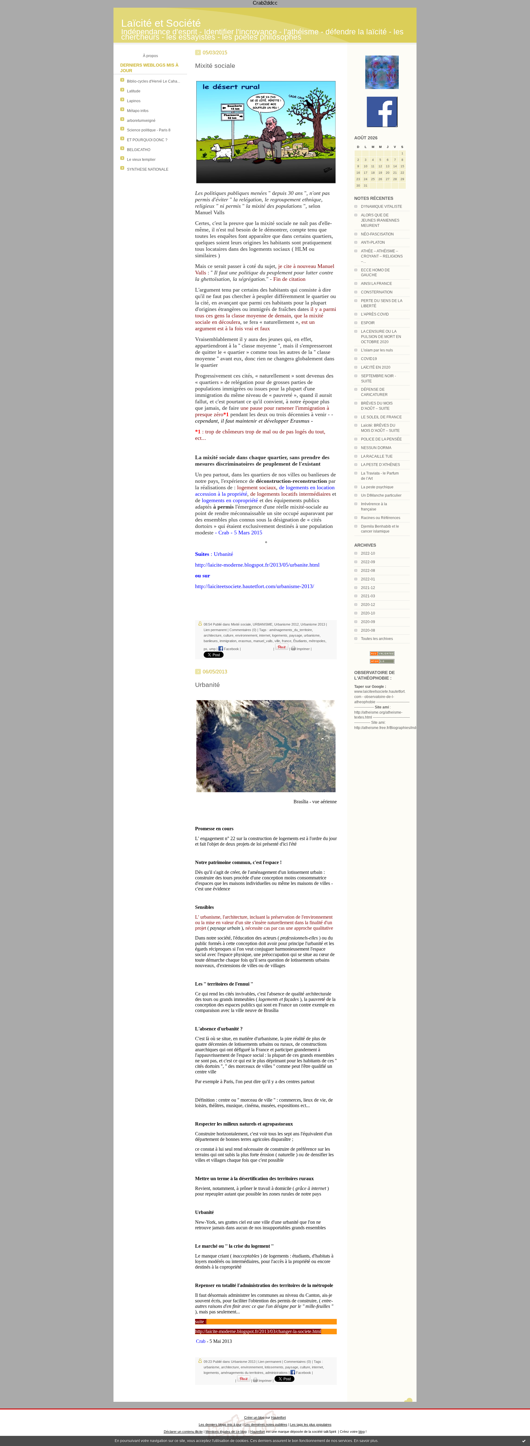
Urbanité (207, 684)
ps (205, 649)
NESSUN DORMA (376, 448)
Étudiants (300, 641)
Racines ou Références (380, 518)
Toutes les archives (377, 639)
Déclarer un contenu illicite (183, 1431)
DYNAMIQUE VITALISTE (381, 206)
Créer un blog (254, 1417)
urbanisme (312, 635)
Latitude (133, 91)
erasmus (245, 641)
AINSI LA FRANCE (376, 283)
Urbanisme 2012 (286, 624)
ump (212, 649)
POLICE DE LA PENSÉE (381, 439)
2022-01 (368, 579)
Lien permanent (215, 630)
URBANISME (262, 624)
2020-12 (368, 605)
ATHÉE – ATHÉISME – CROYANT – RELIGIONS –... (382, 256)
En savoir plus (366, 1441)
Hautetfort (278, 1417)
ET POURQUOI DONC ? (147, 140)
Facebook (231, 649)
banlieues (211, 641)
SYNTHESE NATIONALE (147, 169)
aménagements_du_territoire (290, 630)
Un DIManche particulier (381, 495)
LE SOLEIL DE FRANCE (381, 417)
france (286, 641)
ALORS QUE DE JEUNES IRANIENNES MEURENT (380, 220)
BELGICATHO (138, 150)
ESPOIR (368, 323)
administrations (276, 1372)
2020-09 (368, 622)
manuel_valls (263, 641)
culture (228, 635)
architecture (212, 635)
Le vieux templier (141, 159)
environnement (246, 635)
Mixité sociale (215, 65)
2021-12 (368, 588)
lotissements (274, 1367)
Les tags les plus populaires (311, 1424)
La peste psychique (377, 487)
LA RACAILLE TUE (377, 456)
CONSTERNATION (377, 292)
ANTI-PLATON (373, 242)
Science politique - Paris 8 (149, 130)
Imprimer (303, 649)
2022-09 (368, 562)
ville (277, 641)
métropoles (317, 641)
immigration (228, 641)
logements (279, 635)
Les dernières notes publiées (265, 1424)
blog (362, 1431)
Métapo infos (137, 111)
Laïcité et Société (161, 23)
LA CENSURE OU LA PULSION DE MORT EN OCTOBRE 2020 (381, 336)
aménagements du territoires (242, 1372)
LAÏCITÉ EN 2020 (375, 367)
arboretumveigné (141, 120)
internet (264, 635)
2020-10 (368, 613)
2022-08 (368, 570)
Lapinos (133, 101)
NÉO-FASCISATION (377, 234)
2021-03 (368, 596)
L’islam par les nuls (377, 350)
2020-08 (368, 630)
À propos (150, 56)
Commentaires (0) (242, 630)
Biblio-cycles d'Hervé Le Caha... (153, 81)
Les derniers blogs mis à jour (220, 1424)
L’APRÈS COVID (375, 314)
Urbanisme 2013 (313, 624)
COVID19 (369, 359)
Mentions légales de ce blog (226, 1431)
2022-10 (368, 553)
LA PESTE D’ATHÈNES (380, 465)
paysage (295, 635)
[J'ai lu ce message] (523, 1440)
